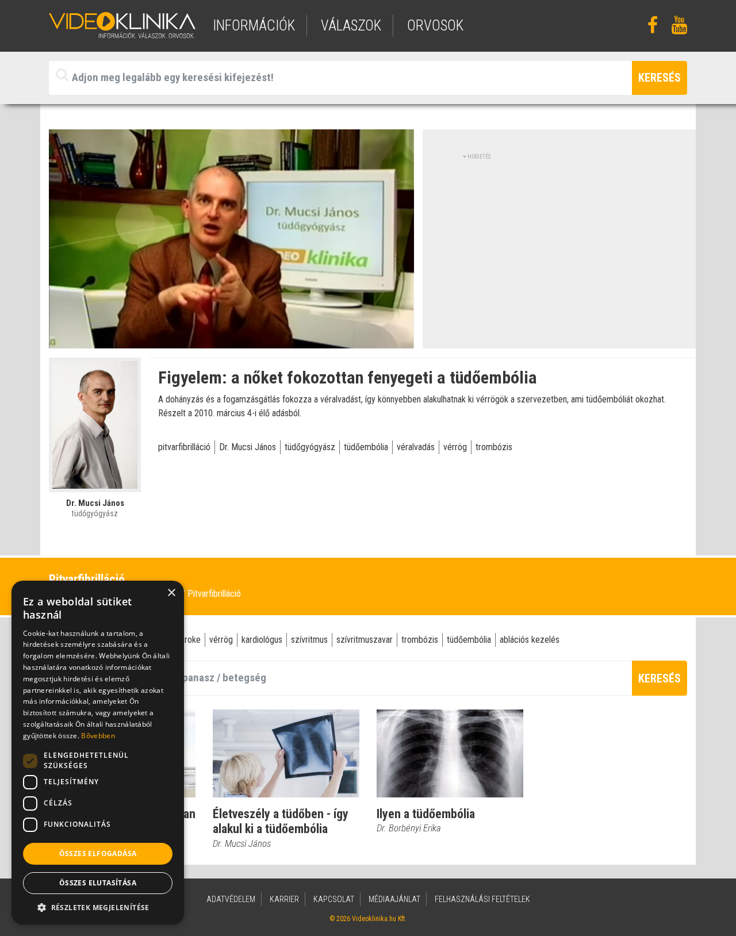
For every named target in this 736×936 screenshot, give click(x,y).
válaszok (351, 25)
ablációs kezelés (529, 639)
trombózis (494, 447)
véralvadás (416, 447)
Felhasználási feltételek (482, 899)
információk (254, 25)
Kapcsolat (333, 899)
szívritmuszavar (364, 639)
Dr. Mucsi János (247, 447)
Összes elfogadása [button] (98, 853)
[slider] (230, 340)
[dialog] (98, 753)
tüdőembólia (366, 447)
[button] (97, 907)
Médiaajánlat (394, 899)
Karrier (284, 899)
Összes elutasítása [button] (97, 883)
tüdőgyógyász (310, 447)
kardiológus (261, 639)
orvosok (435, 25)
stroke (189, 639)
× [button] (171, 593)
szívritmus (309, 639)
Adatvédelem (230, 899)
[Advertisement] (559, 241)
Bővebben (97, 736)
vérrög (455, 447)
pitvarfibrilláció (184, 447)
